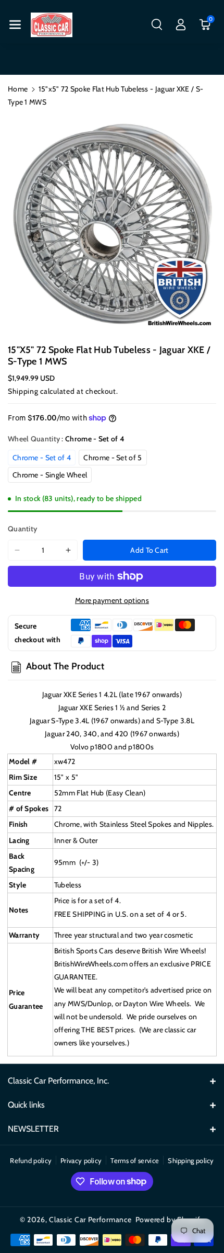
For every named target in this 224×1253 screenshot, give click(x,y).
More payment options (112, 600)
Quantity (22, 528)
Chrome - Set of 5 (112, 457)
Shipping (23, 391)
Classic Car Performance (90, 1219)
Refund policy (31, 1160)
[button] (15, 24)
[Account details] (180, 24)
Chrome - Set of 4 (42, 457)
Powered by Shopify (170, 1219)
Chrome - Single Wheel (50, 475)
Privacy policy (81, 1160)
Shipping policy (191, 1160)
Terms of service (134, 1160)
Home (18, 89)
